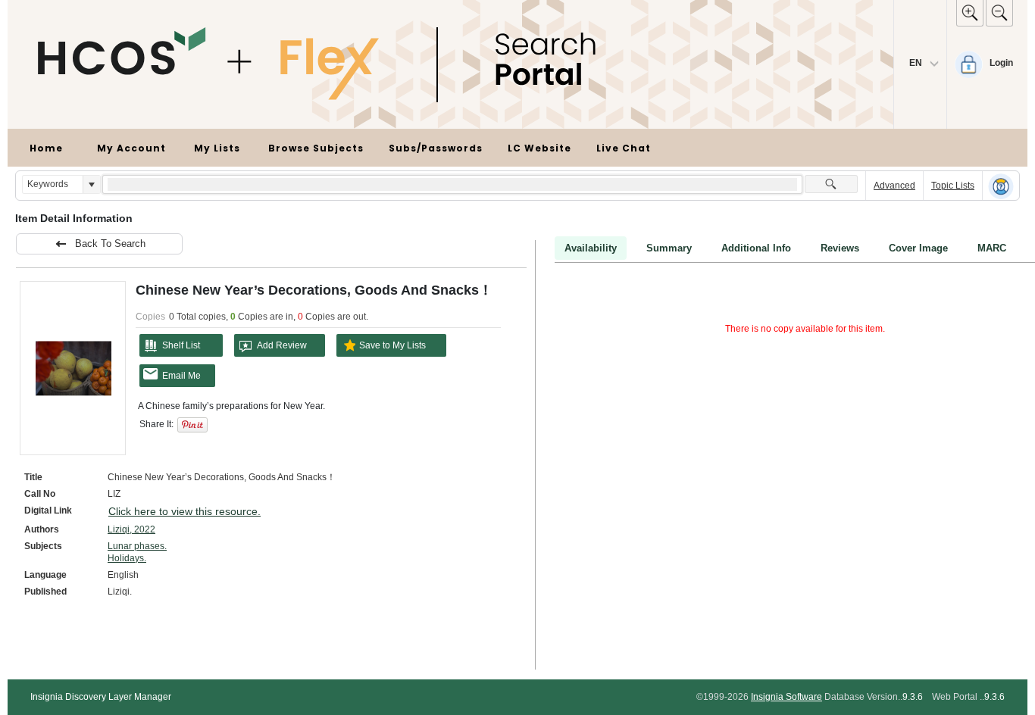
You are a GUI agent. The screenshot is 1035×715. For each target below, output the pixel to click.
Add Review (282, 345)
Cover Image (918, 248)
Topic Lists (952, 185)
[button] (91, 184)
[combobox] (53, 184)
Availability (590, 248)
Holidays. (127, 558)
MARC (991, 248)
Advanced (894, 185)
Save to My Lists (392, 345)
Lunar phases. (137, 546)
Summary (669, 248)
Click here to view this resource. (184, 511)
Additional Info (756, 248)
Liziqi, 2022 (131, 529)
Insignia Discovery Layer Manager (100, 697)
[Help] (1001, 186)
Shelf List (181, 345)
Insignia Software (786, 697)
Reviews (840, 248)
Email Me (181, 375)
